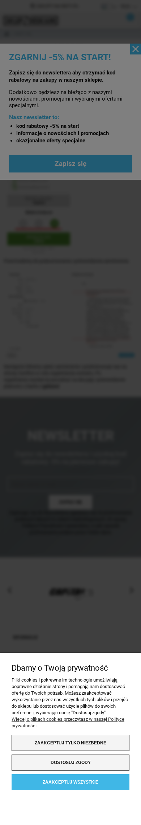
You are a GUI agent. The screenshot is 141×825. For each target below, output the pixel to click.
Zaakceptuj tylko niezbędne (70, 742)
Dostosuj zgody (71, 762)
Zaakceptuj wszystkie (70, 782)
